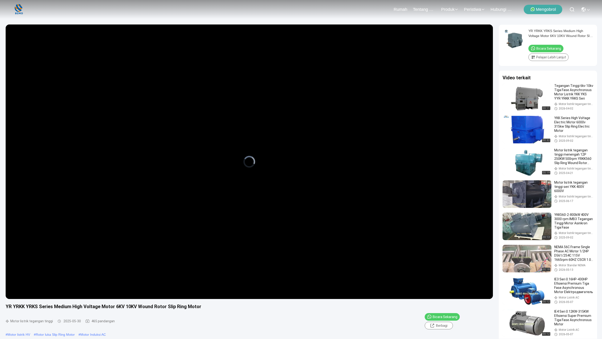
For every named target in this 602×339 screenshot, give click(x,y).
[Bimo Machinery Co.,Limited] (18, 9)
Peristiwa (472, 9)
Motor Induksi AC (93, 334)
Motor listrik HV (19, 334)
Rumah (400, 9)
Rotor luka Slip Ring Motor (55, 334)
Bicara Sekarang (445, 317)
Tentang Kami (424, 9)
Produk (448, 9)
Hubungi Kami (502, 9)
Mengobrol (546, 9)
